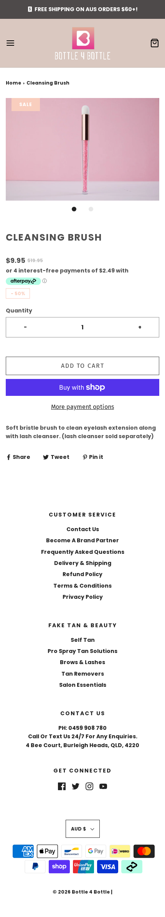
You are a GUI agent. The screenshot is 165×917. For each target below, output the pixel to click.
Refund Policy (82, 574)
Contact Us (82, 529)
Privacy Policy (83, 597)
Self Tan (83, 640)
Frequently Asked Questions (82, 552)
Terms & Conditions (82, 586)
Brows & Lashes (82, 662)
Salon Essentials (82, 685)
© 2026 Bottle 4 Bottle (81, 892)
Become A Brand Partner (82, 540)
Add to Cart (82, 365)
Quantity (19, 310)
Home (13, 83)
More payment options (82, 406)
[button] (82, 149)
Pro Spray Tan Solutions (82, 651)
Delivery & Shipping (82, 563)
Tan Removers (82, 674)
